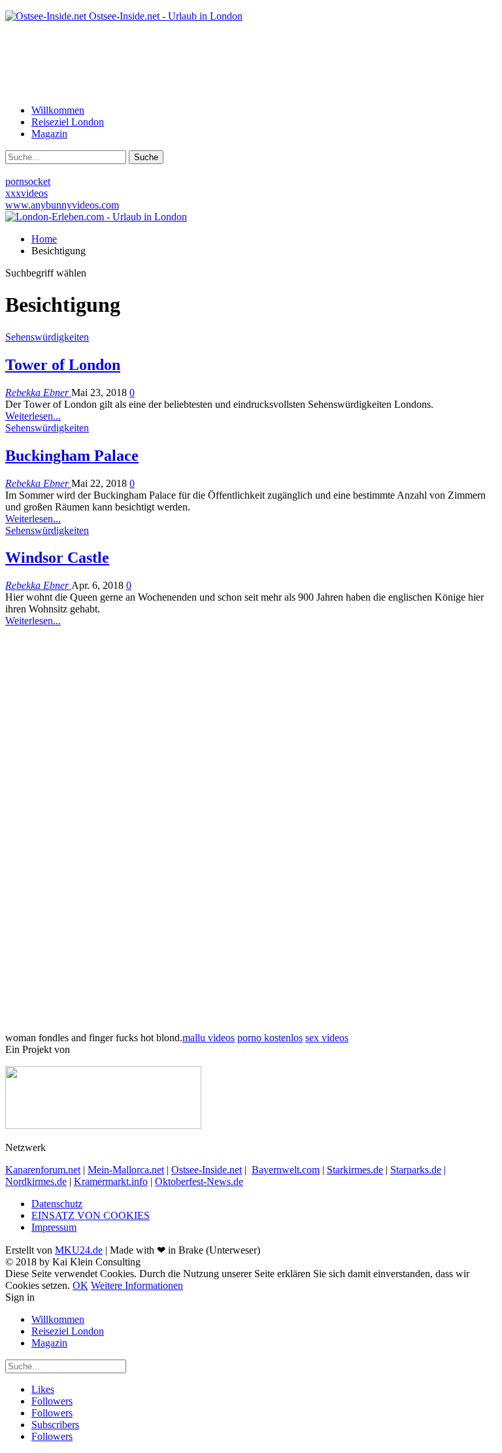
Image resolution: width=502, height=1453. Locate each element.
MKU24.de (79, 1250)
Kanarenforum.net (42, 1169)
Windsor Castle (57, 557)
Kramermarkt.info (111, 1181)
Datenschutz (56, 1203)
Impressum (53, 1227)
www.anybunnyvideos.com (62, 204)
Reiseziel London (67, 121)
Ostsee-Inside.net (206, 1169)
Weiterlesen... (33, 416)
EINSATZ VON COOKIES (90, 1215)
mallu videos (208, 1037)
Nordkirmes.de (36, 1181)
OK (80, 1285)
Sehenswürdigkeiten (47, 336)
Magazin (49, 133)
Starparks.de (415, 1169)
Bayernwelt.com (286, 1169)
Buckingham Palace (72, 455)
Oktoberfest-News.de (199, 1181)
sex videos (326, 1037)
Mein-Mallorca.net (126, 1169)
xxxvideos (26, 193)
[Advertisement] (251, 62)
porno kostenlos (270, 1037)
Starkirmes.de (355, 1169)
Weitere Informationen (137, 1285)
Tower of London (62, 364)
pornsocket (27, 181)
